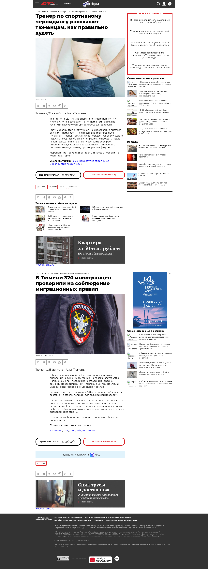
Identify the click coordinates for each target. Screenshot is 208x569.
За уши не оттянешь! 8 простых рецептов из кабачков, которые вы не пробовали (155, 131)
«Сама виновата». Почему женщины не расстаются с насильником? (59, 227)
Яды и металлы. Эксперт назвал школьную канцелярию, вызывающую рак (153, 93)
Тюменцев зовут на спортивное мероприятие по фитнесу (79, 162)
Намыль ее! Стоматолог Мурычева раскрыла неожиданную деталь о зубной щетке (154, 346)
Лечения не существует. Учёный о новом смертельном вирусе (154, 373)
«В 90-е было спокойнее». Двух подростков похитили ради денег (154, 111)
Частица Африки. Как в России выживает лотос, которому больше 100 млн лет (155, 103)
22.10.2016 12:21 (42, 11)
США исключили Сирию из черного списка (154, 175)
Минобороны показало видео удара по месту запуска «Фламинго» (155, 165)
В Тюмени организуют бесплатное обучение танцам (107, 208)
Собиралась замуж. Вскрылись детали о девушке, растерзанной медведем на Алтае (154, 337)
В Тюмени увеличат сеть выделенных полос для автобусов (150, 21)
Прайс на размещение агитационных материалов (108, 517)
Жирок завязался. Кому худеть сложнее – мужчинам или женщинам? (105, 218)
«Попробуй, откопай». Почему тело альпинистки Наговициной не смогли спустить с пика (155, 365)
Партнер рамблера (79, 558)
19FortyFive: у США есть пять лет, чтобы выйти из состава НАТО (153, 184)
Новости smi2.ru (45, 264)
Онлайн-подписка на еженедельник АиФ (72, 520)
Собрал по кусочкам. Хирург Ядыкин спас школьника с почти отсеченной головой (155, 383)
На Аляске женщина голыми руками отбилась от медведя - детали (155, 147)
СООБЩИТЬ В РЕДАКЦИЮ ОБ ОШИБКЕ (121, 520)
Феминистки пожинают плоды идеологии (152, 156)
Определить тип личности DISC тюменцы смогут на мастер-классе (62, 209)
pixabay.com (41, 99)
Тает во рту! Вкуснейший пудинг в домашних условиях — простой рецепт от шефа (154, 121)
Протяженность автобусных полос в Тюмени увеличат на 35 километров (150, 43)
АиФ (51, 355)
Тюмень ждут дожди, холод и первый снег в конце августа (149, 32)
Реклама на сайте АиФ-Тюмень (68, 517)
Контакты (99, 520)
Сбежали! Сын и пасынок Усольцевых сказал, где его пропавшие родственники (155, 355)
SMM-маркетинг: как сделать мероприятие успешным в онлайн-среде (60, 218)
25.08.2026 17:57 (42, 273)
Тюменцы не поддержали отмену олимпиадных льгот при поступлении (150, 66)
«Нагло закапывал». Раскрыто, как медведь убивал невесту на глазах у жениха (155, 84)
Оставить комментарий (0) (104, 175)
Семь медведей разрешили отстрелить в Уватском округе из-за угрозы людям (150, 55)
